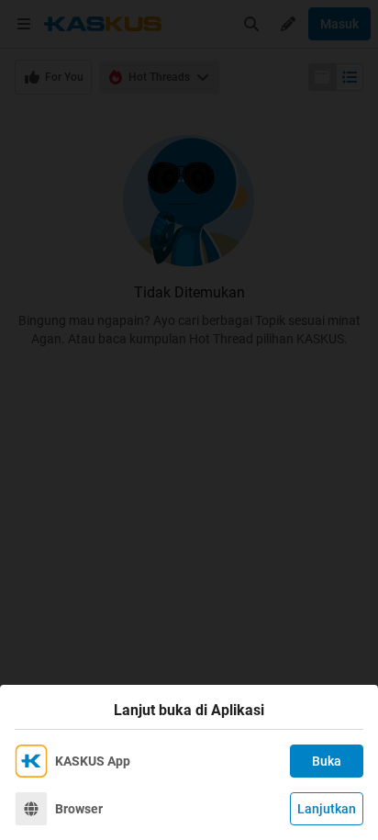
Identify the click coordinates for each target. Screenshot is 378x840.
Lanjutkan (326, 808)
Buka (326, 761)
